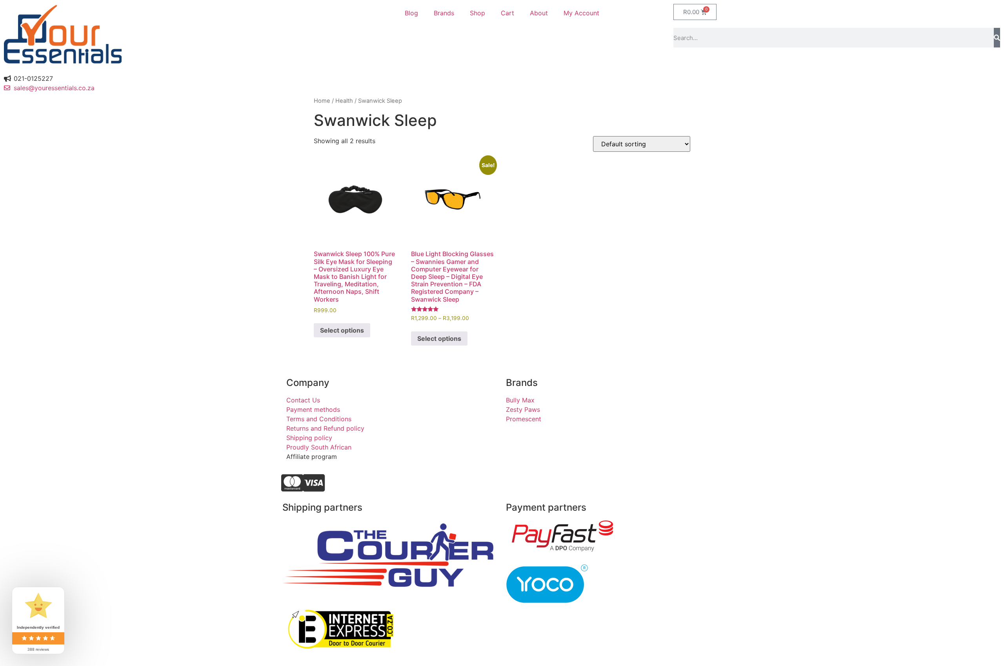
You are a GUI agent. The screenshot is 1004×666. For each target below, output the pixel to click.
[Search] (997, 37)
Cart (507, 13)
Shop (477, 13)
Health (344, 100)
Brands (444, 13)
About (539, 13)
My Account (581, 13)
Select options (342, 330)
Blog (411, 13)
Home (322, 100)
